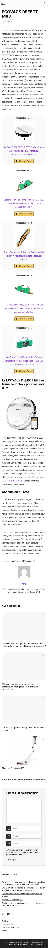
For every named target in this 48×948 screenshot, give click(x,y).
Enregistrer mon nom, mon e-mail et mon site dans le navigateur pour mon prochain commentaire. (23, 852)
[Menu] (3, 3)
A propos (27, 943)
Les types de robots (10, 927)
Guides (5, 921)
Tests (4, 930)
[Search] (44, 3)
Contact (31, 944)
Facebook (39, 944)
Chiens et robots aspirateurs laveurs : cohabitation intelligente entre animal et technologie (20, 687)
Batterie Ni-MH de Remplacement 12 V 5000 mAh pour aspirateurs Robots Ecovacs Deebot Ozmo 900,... (24, 203)
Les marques (7, 924)
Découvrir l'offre (25, 161)
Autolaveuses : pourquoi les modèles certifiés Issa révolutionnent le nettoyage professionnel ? (24, 644)
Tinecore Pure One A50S (13, 768)
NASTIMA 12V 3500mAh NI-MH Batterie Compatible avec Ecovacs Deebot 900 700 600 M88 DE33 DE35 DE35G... (24, 361)
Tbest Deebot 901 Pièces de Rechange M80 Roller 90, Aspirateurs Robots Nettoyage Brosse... (24, 256)
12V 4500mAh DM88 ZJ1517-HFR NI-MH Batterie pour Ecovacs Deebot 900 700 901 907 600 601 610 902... (24, 308)
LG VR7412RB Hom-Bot (12, 481)
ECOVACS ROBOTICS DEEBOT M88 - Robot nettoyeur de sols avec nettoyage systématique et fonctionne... (24, 151)
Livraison (16, 944)
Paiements (24, 944)
